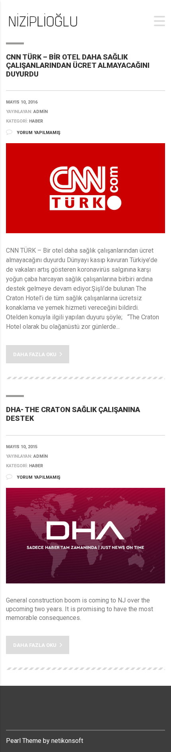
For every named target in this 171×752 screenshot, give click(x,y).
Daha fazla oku (35, 354)
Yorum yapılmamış (38, 132)
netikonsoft (67, 740)
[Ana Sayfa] (46, 21)
